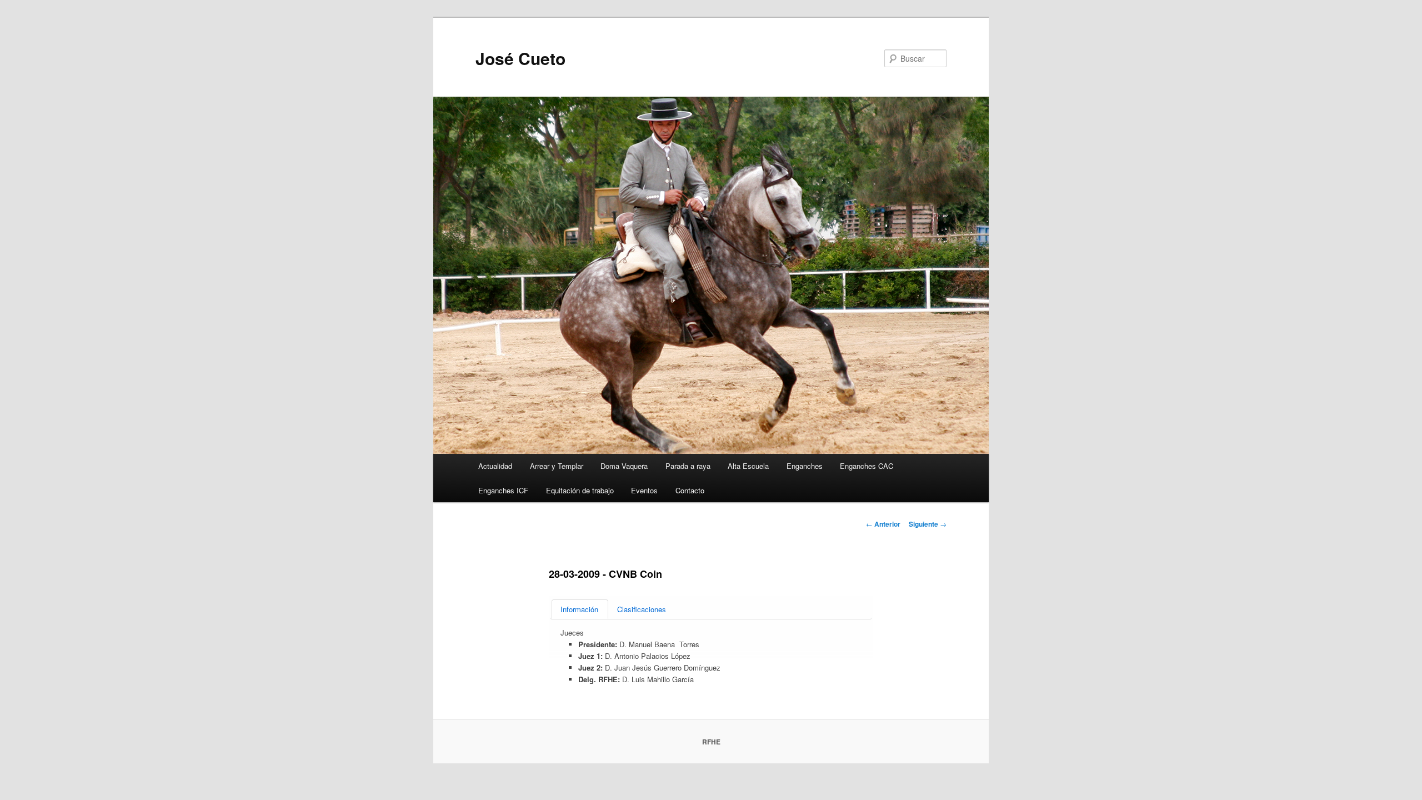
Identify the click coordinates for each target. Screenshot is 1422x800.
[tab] (580, 609)
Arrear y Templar (556, 466)
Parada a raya (687, 466)
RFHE (711, 742)
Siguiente (928, 524)
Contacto (689, 490)
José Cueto (520, 58)
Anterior (883, 524)
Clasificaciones (641, 609)
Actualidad (495, 466)
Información (579, 609)
